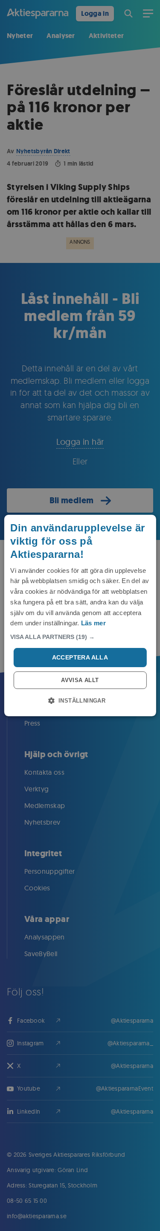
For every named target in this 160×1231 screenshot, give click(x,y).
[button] (79, 637)
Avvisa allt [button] (80, 680)
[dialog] (80, 615)
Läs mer (93, 623)
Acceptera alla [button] (80, 657)
